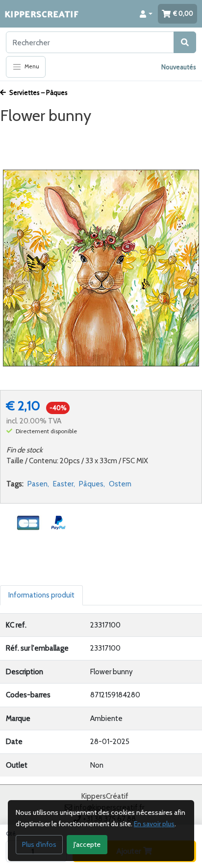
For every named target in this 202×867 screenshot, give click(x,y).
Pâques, (92, 483)
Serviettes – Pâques (38, 92)
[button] (146, 14)
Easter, (64, 483)
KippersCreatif (41, 13)
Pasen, (38, 483)
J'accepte (87, 844)
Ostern (120, 483)
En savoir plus (154, 823)
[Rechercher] (185, 42)
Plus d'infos (39, 844)
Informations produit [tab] (41, 595)
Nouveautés (178, 67)
